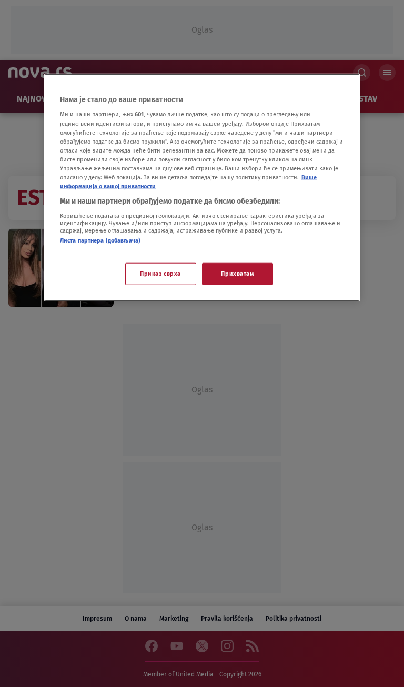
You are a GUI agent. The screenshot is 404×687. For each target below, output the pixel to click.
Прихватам (237, 273)
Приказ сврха (160, 273)
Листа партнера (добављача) (100, 240)
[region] (202, 187)
